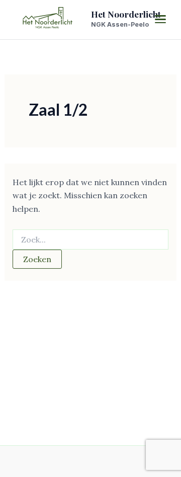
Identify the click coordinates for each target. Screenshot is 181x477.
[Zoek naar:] (91, 240)
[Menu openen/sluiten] (160, 19)
